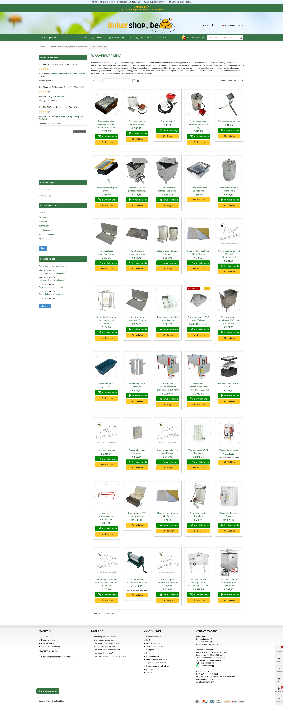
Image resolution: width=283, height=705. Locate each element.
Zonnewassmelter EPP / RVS (229, 385)
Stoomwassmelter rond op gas (167, 252)
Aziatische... (44, 239)
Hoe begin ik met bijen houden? (52, 280)
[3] (43, 69)
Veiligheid (150, 650)
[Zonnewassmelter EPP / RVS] (229, 367)
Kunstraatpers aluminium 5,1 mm (137, 318)
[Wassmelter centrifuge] (229, 433)
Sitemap (149, 672)
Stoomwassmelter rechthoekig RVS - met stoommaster (229, 320)
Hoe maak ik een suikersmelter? (107, 650)
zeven (146, 9)
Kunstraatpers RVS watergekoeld (137, 514)
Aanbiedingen (47, 637)
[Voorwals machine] (106, 433)
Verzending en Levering (156, 646)
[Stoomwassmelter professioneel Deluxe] (168, 171)
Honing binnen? (142, 7)
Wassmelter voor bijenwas (137, 385)
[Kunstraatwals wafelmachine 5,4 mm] (137, 562)
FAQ (148, 640)
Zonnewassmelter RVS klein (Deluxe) (198, 318)
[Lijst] (137, 80)
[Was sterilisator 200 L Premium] (198, 433)
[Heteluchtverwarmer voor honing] (229, 171)
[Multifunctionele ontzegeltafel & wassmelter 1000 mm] (198, 562)
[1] (40, 69)
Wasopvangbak (106, 383)
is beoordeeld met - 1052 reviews (117, 2)
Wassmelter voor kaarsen (137, 451)
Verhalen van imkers (47, 234)
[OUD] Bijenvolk (58, 96)
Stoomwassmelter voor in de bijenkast (167, 451)
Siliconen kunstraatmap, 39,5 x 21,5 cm (198, 252)
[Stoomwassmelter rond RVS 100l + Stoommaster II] (229, 234)
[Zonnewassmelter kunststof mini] (198, 171)
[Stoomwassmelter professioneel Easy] (137, 171)
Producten (43, 221)
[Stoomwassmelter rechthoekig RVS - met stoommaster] (229, 300)
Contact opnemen (153, 637)
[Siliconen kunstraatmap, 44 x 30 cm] (168, 496)
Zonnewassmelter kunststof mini (198, 189)
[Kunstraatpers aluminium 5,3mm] (137, 234)
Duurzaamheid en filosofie (156, 659)
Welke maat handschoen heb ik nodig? (57, 657)
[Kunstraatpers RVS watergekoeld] (137, 496)
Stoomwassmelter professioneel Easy (137, 189)
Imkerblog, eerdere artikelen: (105, 637)
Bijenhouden (44, 226)
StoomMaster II (168, 121)
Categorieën (50, 37)
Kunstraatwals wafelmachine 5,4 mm (137, 581)
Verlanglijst (47, 182)
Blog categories (49, 205)
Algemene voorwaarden (156, 663)
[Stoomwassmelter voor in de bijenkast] (168, 433)
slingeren (136, 9)
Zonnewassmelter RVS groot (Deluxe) (167, 318)
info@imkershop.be (210, 644)
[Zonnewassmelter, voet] (229, 104)
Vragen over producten (50, 646)
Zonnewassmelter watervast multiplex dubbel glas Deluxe (106, 124)
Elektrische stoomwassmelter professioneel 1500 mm (168, 386)
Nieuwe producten (48, 640)
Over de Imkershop (154, 643)
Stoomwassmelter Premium (198, 514)
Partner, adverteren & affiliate (158, 666)
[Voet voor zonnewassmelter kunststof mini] (106, 496)
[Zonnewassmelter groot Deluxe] (106, 171)
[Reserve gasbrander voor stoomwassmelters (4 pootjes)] (106, 562)
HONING (164, 37)
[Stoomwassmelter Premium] (198, 496)
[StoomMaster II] (168, 104)
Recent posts (47, 258)
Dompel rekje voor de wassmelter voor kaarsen (106, 320)
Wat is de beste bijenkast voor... (52, 294)
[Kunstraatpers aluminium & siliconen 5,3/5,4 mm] (168, 562)
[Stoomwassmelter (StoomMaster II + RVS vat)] (198, 104)
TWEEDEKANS (145, 37)
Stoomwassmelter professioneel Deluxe (168, 189)
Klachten (149, 669)
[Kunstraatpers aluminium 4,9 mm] (106, 234)
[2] (41, 69)
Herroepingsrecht (48, 691)
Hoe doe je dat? (45, 230)
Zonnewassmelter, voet (229, 121)
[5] (47, 69)
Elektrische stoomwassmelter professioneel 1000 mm (198, 386)
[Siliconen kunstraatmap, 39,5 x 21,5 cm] (198, 234)
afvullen (157, 9)
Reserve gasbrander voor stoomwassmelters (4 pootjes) (106, 582)
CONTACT (99, 37)
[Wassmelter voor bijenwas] (137, 367)
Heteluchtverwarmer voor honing (229, 189)
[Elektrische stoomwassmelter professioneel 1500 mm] (168, 367)
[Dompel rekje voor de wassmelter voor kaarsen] (106, 300)
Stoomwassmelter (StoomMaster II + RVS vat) (198, 124)
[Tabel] (133, 80)
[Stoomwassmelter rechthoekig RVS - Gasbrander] (229, 562)
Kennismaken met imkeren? (105, 646)
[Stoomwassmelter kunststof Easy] (137, 104)
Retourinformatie (153, 656)
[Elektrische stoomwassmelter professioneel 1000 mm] (198, 367)
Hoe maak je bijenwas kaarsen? (107, 643)
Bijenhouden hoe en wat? (104, 640)
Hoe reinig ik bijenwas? (103, 653)
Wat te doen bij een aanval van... (53, 266)
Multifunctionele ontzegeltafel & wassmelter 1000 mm (198, 582)
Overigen (42, 217)
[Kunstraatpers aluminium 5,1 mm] (137, 300)
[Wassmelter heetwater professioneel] (229, 496)
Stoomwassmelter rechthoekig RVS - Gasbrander (229, 582)
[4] (45, 69)
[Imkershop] (141, 25)
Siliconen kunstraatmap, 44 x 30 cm (168, 514)
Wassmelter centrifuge (229, 450)
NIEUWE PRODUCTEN (121, 37)
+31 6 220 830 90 (207, 663)
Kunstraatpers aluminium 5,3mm (137, 252)
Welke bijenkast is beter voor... (52, 287)
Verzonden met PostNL (181, 2)
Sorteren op (97, 81)
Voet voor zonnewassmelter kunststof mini (106, 516)
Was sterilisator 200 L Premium (198, 451)
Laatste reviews (49, 57)
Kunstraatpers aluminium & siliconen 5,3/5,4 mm (168, 582)
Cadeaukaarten (47, 643)
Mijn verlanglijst (45, 196)
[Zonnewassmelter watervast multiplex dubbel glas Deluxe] (106, 104)
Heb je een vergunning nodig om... (53, 273)
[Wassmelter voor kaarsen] (137, 433)
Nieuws (42, 213)
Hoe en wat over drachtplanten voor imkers (111, 656)
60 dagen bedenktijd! (155, 2)
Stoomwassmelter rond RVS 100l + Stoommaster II (229, 254)
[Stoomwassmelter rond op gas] (168, 234)
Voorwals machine (106, 450)
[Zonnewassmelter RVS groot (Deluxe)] (168, 300)
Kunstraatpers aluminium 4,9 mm (106, 252)
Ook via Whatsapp (207, 666)
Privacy (149, 653)
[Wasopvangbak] (106, 367)
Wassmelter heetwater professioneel (229, 514)
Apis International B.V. (205, 682)
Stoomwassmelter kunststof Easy (137, 122)
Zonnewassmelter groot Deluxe (106, 189)
